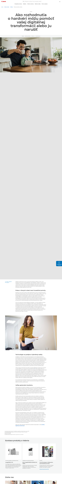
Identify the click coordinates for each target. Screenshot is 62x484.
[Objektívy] (26, 3)
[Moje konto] (60, 1)
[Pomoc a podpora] (47, 3)
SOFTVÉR (41, 460)
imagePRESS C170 (9, 462)
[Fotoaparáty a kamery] (22, 3)
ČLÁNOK (31, 11)
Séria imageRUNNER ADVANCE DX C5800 (29, 463)
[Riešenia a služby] (40, 3)
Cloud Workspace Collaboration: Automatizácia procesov (46, 463)
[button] (59, 263)
